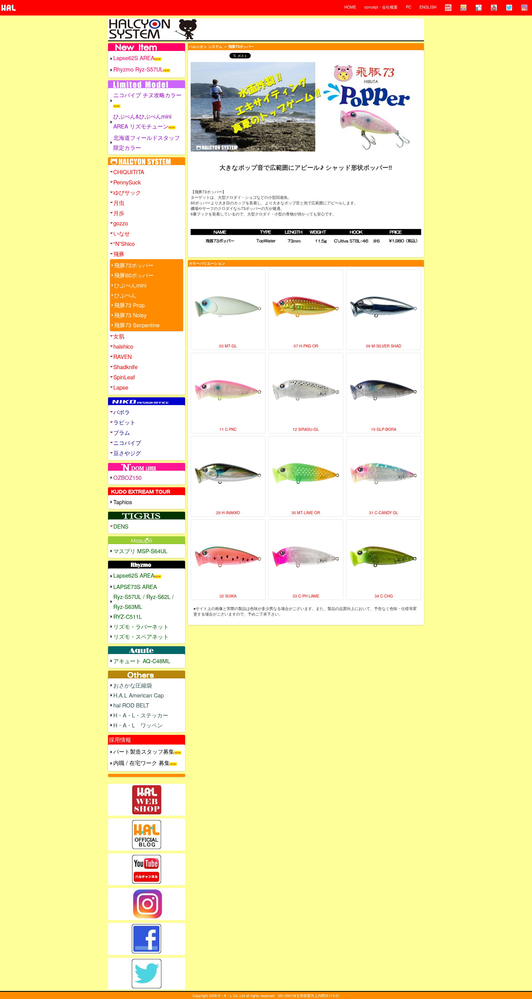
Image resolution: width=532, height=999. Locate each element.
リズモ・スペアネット (141, 636)
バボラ (121, 412)
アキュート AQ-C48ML (141, 661)
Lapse (120, 387)
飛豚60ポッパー (134, 275)
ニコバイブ (127, 443)
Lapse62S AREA (133, 58)
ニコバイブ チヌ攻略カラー (147, 95)
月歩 (118, 213)
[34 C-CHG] (383, 557)
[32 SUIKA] (228, 557)
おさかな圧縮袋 (132, 685)
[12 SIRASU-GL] (306, 390)
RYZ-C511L (127, 616)
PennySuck (127, 182)
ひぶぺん (125, 295)
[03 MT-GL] (228, 307)
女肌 (118, 336)
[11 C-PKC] (228, 390)
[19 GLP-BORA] (383, 390)
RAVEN (122, 356)
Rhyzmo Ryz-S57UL (138, 69)
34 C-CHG (384, 596)
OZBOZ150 (127, 477)
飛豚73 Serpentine (137, 325)
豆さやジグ (127, 453)
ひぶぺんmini (130, 285)
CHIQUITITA (128, 172)
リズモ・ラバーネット (141, 626)
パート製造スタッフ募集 (143, 751)
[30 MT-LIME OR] (306, 473)
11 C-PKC (228, 429)
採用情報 (120, 739)
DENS (120, 526)
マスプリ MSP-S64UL (140, 551)
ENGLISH (428, 7)
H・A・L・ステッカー (140, 715)
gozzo (120, 223)
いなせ (121, 233)
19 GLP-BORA (383, 429)
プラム (121, 432)
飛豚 (118, 254)
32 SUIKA (227, 596)
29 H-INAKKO (228, 512)
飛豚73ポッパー (134, 265)
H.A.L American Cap (138, 695)
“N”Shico (124, 244)
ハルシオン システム (205, 46)
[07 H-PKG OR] (306, 307)
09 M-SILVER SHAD (383, 346)
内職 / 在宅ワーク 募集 (141, 763)
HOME (350, 7)
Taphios (122, 502)
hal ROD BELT (131, 705)
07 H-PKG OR (306, 346)
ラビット (124, 422)
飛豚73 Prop (129, 305)
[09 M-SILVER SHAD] (383, 307)
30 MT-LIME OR (305, 512)
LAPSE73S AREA (135, 587)
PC (408, 7)
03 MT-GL (228, 346)
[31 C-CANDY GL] (383, 473)
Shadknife (125, 367)
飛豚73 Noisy (130, 315)
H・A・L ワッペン (138, 725)
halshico (123, 346)
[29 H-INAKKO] (228, 473)
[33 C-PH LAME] (306, 557)
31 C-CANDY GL (383, 512)
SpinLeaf (124, 377)
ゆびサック (127, 192)
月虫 (118, 203)
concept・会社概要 (381, 7)
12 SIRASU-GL (306, 429)
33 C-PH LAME (306, 596)
